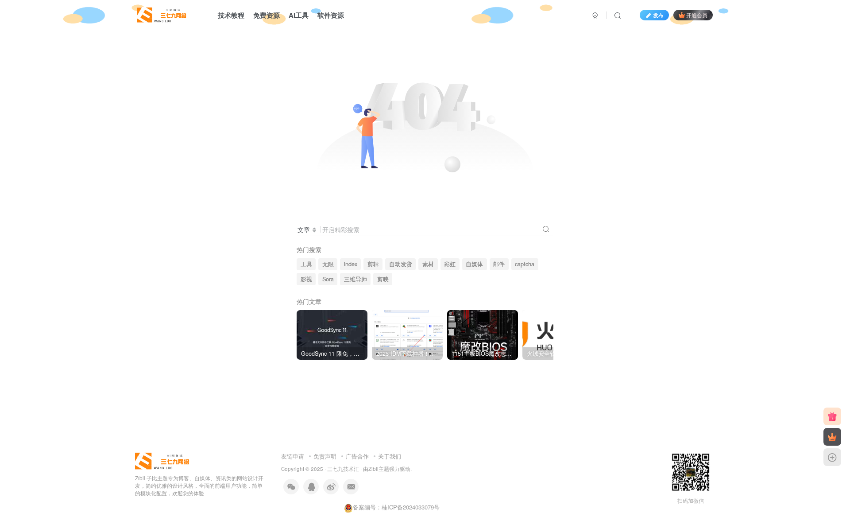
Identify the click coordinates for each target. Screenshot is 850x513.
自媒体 (474, 264)
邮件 (499, 264)
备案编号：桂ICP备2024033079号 (396, 507)
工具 (306, 264)
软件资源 (330, 15)
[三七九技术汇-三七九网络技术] (162, 13)
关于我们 (389, 456)
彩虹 (450, 264)
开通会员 (696, 15)
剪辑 (373, 264)
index (350, 264)
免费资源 (266, 15)
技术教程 (231, 15)
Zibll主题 (378, 468)
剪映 (383, 279)
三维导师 (355, 279)
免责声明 (324, 456)
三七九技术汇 (343, 468)
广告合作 (357, 456)
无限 (328, 264)
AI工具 (299, 15)
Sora (328, 279)
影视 (306, 279)
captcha (524, 264)
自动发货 (400, 264)
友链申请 (292, 456)
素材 (428, 264)
